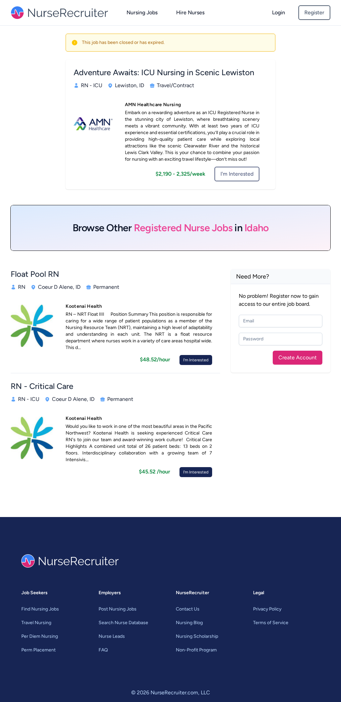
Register (314, 12)
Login (278, 12)
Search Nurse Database (123, 622)
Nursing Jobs (142, 12)
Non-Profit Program (196, 650)
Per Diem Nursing (39, 636)
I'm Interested (236, 174)
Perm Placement (38, 650)
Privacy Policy (267, 609)
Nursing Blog (189, 622)
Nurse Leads (112, 636)
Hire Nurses (190, 12)
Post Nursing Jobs (118, 609)
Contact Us (187, 609)
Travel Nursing (36, 622)
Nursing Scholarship (197, 636)
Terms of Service (270, 622)
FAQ (103, 650)
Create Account (297, 357)
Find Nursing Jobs (40, 609)
